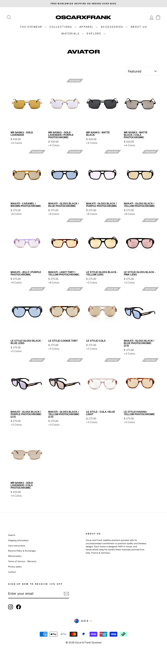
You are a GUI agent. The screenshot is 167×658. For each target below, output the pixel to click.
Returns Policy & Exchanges (22, 550)
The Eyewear (31, 26)
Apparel (87, 26)
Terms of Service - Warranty (22, 561)
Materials (71, 33)
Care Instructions (16, 545)
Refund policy (15, 556)
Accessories (112, 26)
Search (11, 535)
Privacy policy (15, 566)
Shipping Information (18, 540)
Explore (94, 33)
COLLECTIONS (61, 26)
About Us (139, 26)
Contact (12, 572)
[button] (43, 103)
